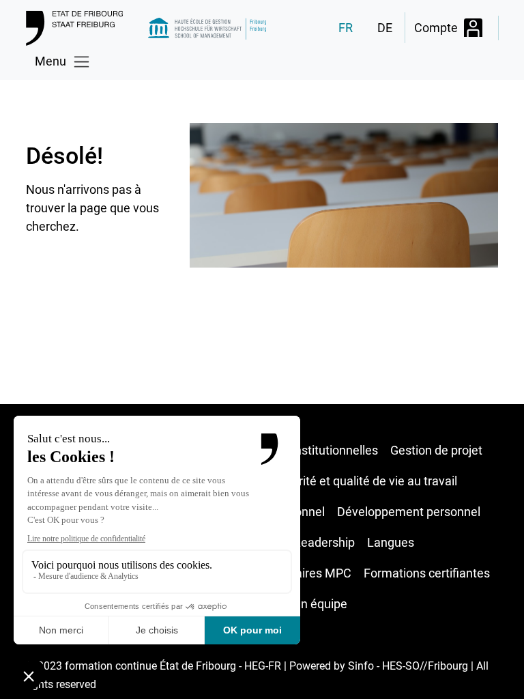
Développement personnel (408, 511)
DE (384, 27)
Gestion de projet (436, 450)
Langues (390, 542)
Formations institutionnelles (302, 450)
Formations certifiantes (427, 573)
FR (345, 27)
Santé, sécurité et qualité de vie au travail (346, 481)
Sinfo (361, 665)
